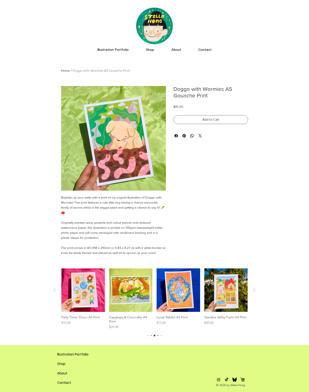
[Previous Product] (55, 290)
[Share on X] (200, 135)
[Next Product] (254, 290)
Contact (64, 382)
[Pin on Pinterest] (184, 135)
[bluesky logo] (234, 380)
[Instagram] (219, 380)
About (62, 373)
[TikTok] (226, 380)
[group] (155, 299)
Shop (61, 363)
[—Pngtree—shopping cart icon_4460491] (242, 380)
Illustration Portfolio (67, 354)
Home (65, 70)
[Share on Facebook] (176, 135)
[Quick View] (83, 290)
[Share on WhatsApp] (192, 135)
